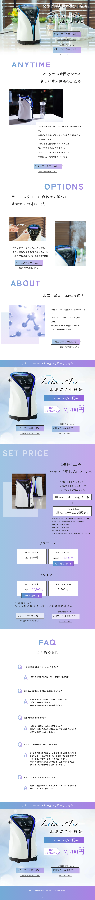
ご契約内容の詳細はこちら (66, 39)
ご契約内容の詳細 (38, 890)
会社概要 (48, 890)
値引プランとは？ (66, 54)
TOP (29, 890)
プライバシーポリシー (60, 890)
